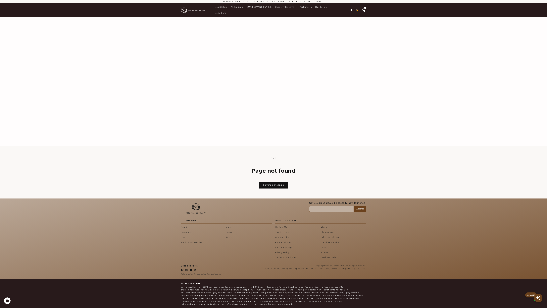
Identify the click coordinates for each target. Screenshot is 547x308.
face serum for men (277, 287)
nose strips (273, 298)
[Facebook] (182, 271)
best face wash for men (193, 293)
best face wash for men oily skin (285, 301)
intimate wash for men (226, 298)
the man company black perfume (197, 298)
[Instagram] (186, 271)
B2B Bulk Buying (283, 248)
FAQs (323, 248)
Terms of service (214, 274)
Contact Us (281, 227)
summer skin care (243, 287)
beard (263, 298)
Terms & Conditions (285, 258)
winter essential (285, 304)
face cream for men (249, 298)
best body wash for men (300, 287)
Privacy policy (200, 274)
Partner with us (283, 243)
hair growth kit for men (309, 290)
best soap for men (311, 296)
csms (208, 293)
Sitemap (325, 253)
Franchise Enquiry (330, 243)
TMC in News (282, 232)
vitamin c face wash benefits (328, 287)
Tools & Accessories (191, 243)
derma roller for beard (289, 296)
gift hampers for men (265, 304)
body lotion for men (247, 301)
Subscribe (360, 209)
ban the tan (216, 290)
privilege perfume (208, 296)
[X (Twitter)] (195, 271)
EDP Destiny (259, 287)
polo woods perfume (353, 296)
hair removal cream (266, 296)
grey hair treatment (222, 293)
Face (228, 227)
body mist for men (216, 304)
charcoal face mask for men (195, 290)
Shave (229, 232)
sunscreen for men (223, 287)
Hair (183, 237)
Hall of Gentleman (330, 237)
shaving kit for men (206, 301)
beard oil (251, 296)
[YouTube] (190, 271)
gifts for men (238, 296)
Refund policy (187, 274)
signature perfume (226, 301)
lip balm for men (242, 293)
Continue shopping (273, 185)
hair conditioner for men (193, 304)
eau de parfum (286, 293)
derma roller (225, 296)
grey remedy (352, 293)
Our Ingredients (283, 237)
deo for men (318, 293)
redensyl (263, 301)
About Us (325, 227)
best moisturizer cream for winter (280, 290)
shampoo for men (333, 301)
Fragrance (186, 232)
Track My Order (329, 258)
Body (229, 237)
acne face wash (288, 298)
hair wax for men (305, 298)
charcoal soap (188, 301)
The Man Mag (327, 232)
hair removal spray (335, 293)
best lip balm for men (250, 290)
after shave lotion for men (240, 304)
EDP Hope (208, 287)
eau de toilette (302, 293)
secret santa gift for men (335, 290)
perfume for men (189, 296)
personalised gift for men (264, 293)
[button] (285, 7)
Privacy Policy (282, 253)
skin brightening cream (327, 298)
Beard (184, 227)
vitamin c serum (231, 290)
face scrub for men (331, 296)
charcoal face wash (350, 298)
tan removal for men (191, 287)
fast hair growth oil (313, 301)
